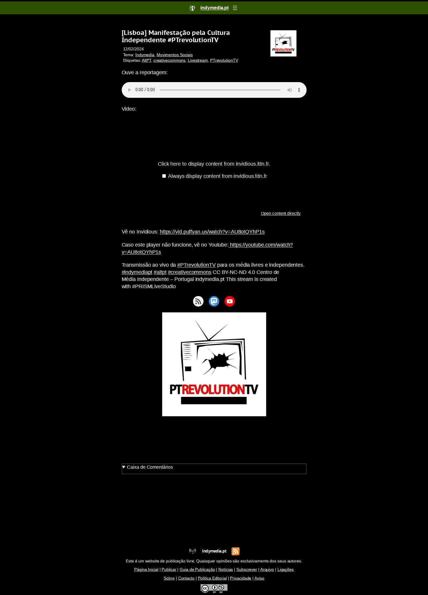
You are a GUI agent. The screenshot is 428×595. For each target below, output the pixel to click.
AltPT (146, 60)
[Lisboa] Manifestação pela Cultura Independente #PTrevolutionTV (176, 36)
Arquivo (267, 569)
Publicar (169, 569)
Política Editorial (212, 578)
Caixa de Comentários (150, 467)
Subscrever (246, 569)
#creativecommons (189, 272)
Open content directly (281, 213)
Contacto (186, 578)
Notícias (225, 569)
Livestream (198, 60)
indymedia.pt (214, 551)
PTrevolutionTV (224, 60)
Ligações (285, 569)
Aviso (259, 578)
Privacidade (240, 578)
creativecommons (169, 60)
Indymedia (144, 55)
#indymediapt (137, 272)
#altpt (160, 272)
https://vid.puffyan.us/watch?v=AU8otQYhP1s (212, 232)
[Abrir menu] (234, 7)
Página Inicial (146, 569)
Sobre (169, 578)
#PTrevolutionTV (196, 265)
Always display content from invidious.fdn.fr (217, 176)
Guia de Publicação (197, 569)
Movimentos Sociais (175, 55)
